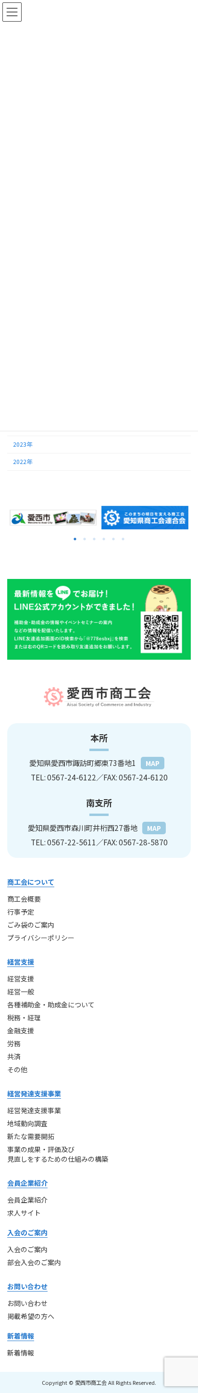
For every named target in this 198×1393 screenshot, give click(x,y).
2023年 (22, 444)
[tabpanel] (53, 517)
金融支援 (20, 1030)
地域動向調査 (27, 1123)
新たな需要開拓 (30, 1136)
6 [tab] (123, 539)
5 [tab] (113, 539)
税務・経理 (24, 1017)
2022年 (22, 461)
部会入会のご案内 (34, 1262)
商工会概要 (24, 899)
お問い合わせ (27, 1303)
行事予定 (20, 911)
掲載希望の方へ (30, 1316)
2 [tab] (84, 539)
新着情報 (20, 1352)
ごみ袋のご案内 (30, 924)
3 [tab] (94, 539)
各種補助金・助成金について (51, 1004)
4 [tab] (104, 539)
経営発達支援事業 (34, 1110)
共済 (14, 1056)
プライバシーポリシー (40, 937)
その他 (17, 1069)
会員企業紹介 (27, 1200)
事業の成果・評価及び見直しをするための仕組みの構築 (57, 1154)
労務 (14, 1043)
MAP (153, 763)
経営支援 (20, 978)
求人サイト (24, 1212)
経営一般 (20, 991)
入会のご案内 (27, 1249)
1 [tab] (75, 539)
